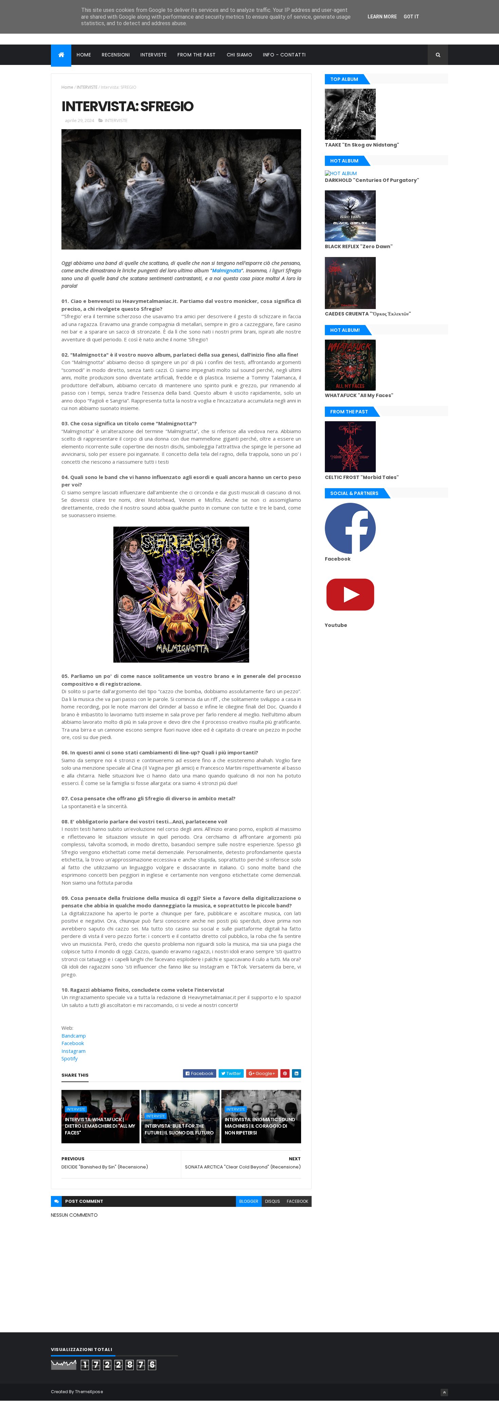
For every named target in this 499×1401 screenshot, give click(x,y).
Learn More (382, 16)
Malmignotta (226, 270)
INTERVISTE (154, 54)
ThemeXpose (89, 1392)
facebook (297, 1201)
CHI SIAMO (240, 54)
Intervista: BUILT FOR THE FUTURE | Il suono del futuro (179, 1129)
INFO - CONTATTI (284, 54)
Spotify (69, 1058)
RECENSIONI (116, 54)
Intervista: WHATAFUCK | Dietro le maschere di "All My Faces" (100, 1126)
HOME (84, 54)
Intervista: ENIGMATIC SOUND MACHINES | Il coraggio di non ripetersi (260, 1126)
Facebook (72, 1043)
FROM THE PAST (197, 54)
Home (67, 87)
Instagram (73, 1050)
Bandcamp (73, 1035)
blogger (248, 1201)
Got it (411, 16)
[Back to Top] (444, 1392)
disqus (272, 1201)
